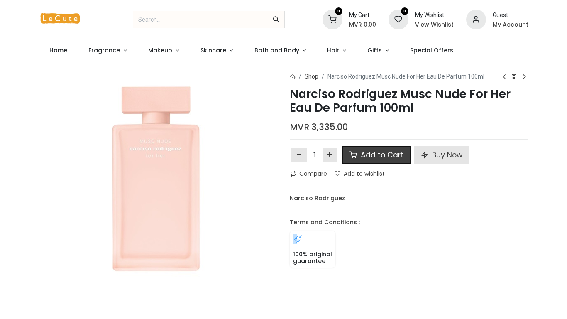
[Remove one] (299, 155)
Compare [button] (313, 173)
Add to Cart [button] (381, 155)
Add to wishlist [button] (364, 173)
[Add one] (330, 155)
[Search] (276, 19)
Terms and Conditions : (325, 222)
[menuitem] (58, 50)
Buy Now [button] (446, 155)
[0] (332, 19)
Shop (311, 76)
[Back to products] (514, 77)
